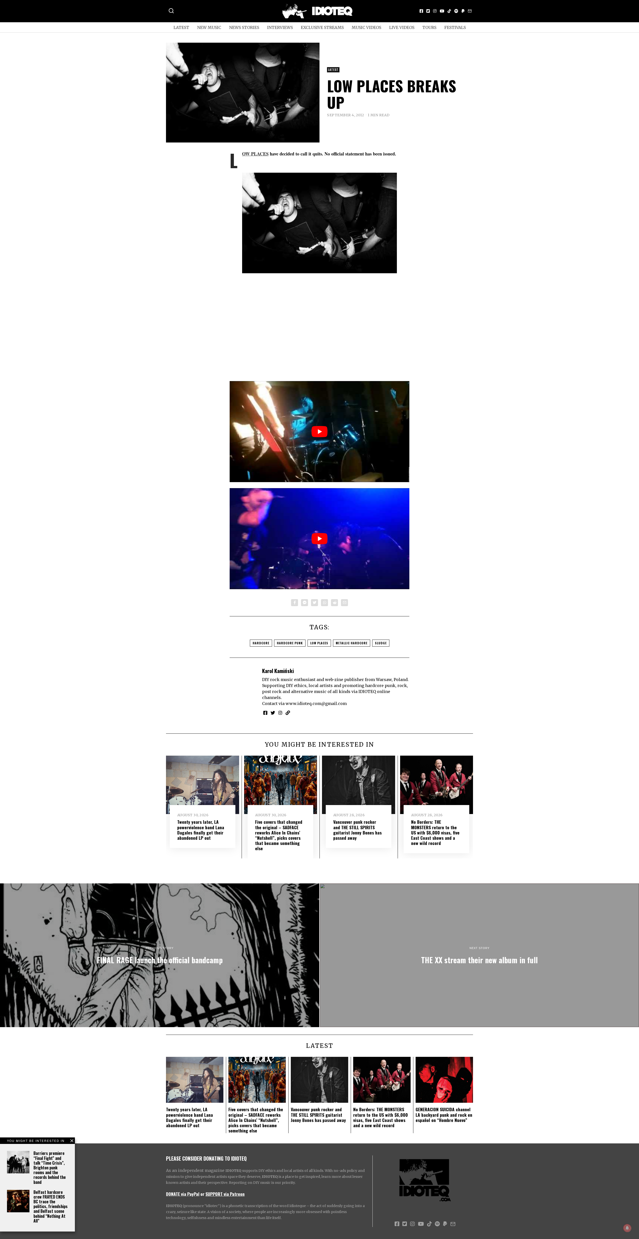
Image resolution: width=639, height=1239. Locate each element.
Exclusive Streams (322, 27)
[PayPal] (463, 11)
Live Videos (401, 27)
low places (319, 643)
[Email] (470, 11)
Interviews (280, 27)
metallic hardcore (351, 643)
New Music (209, 27)
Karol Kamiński (278, 671)
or (202, 1194)
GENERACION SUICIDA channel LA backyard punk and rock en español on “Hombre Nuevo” (444, 1114)
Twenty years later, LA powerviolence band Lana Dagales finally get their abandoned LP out (200, 830)
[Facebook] (421, 11)
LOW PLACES (255, 153)
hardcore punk (290, 643)
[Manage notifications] (627, 1228)
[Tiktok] (449, 11)
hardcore (261, 643)
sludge (381, 643)
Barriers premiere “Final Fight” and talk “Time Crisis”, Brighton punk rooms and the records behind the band (49, 1167)
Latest (181, 27)
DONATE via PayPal (182, 1194)
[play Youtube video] (319, 431)
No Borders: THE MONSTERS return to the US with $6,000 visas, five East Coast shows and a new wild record (435, 832)
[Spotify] (456, 11)
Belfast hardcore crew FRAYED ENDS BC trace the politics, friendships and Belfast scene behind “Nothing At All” (50, 1206)
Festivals (455, 27)
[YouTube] (442, 11)
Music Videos (366, 27)
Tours (429, 27)
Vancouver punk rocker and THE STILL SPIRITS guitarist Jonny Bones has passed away (357, 830)
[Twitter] (428, 11)
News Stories (244, 27)
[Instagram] (435, 11)
